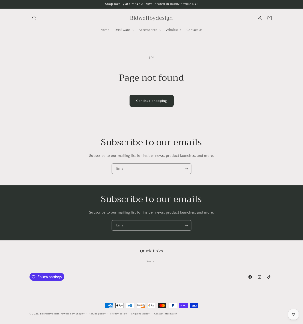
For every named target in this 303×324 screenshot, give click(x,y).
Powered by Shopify (73, 313)
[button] (34, 18)
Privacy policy (118, 313)
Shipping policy (140, 313)
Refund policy (97, 313)
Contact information (165, 313)
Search (151, 261)
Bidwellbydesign (50, 313)
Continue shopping (151, 101)
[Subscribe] (186, 168)
